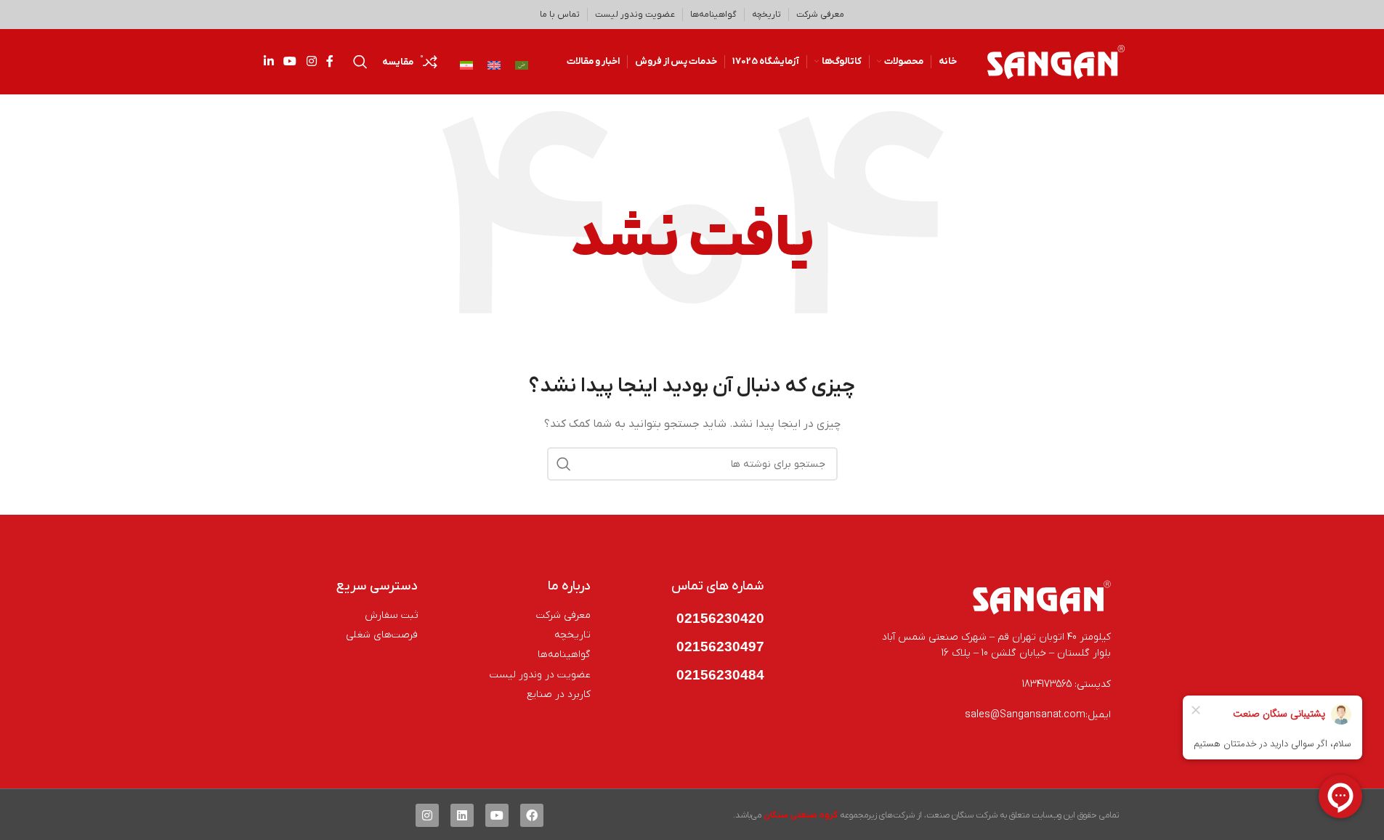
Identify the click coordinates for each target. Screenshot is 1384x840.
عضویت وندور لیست (635, 14)
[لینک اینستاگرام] (311, 61)
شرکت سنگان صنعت (961, 815)
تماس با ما (560, 14)
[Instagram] (427, 815)
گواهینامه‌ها (713, 14)
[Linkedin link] (269, 61)
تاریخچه (766, 14)
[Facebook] (531, 815)
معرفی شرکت (820, 14)
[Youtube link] (290, 61)
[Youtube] (497, 815)
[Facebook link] (330, 61)
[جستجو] (360, 61)
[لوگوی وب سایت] (1056, 61)
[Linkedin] (462, 815)
